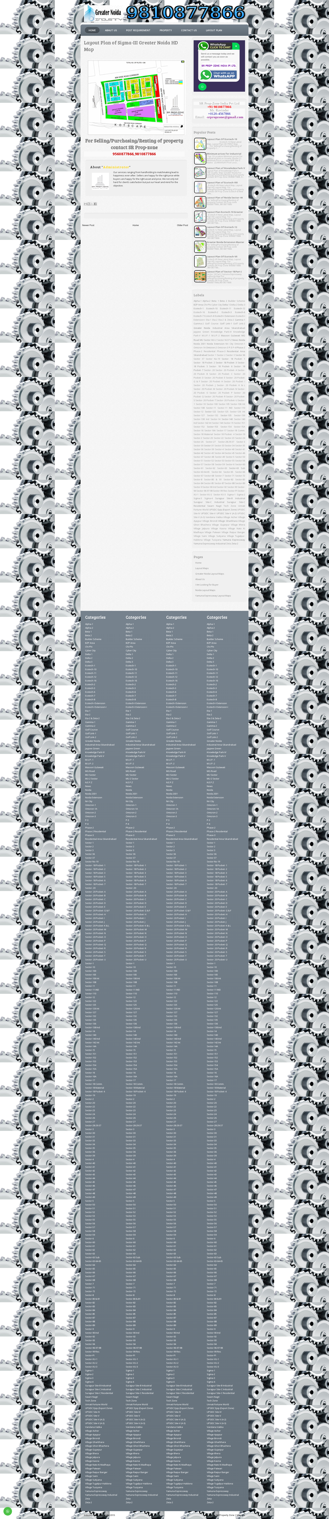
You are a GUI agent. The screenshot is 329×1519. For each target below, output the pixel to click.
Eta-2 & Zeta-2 (226, 319)
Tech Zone (230, 505)
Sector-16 (198, 430)
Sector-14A (217, 422)
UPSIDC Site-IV (92, 1411)
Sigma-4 (208, 498)
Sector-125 (222, 411)
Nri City (229, 343)
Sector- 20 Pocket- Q (95, 944)
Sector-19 (240, 434)
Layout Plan (214, 30)
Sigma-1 (231, 494)
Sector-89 (240, 483)
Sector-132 (212, 415)
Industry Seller (91, 1515)
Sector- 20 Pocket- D (95, 903)
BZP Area (198, 304)
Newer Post (88, 225)
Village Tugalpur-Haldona (98, 1483)
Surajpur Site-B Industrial (230, 498)
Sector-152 (199, 426)
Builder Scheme (236, 300)
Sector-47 (198, 456)
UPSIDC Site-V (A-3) (94, 1423)
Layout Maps (202, 568)
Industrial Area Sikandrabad (229, 328)
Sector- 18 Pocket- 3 (226, 362)
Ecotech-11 (225, 308)
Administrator (116, 166)
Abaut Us (200, 579)
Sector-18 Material (203, 434)
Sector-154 (226, 426)
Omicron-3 (222, 347)
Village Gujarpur (220, 524)
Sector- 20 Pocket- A (226, 370)
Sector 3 (230, 355)
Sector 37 (199, 358)
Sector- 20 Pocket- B (95, 895)
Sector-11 (211, 407)
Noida (242, 339)
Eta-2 (214, 319)
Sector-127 (199, 415)
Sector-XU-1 (91, 1359)
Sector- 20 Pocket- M (204, 389)
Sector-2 (198, 438)
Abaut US (111, 30)
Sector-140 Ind (92, 1038)
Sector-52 (209, 460)
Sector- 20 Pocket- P (221, 392)
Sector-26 (198, 441)
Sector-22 (219, 438)
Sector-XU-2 (206, 494)
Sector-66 (240, 471)
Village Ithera (238, 524)
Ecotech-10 (211, 308)
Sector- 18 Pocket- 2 (204, 362)
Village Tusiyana (212, 539)
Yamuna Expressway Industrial (210, 543)
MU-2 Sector (217, 339)
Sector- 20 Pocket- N (226, 389)
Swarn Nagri (214, 505)
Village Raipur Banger (233, 532)
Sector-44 (219, 453)
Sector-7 (219, 475)
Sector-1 (89, 963)
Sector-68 (209, 475)
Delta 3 (241, 304)
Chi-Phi (207, 304)
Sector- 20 (209, 370)
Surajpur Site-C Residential (99, 1393)
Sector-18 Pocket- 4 (224, 434)
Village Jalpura (202, 528)
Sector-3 (240, 441)
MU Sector (205, 339)
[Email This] (85, 204)
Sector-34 (230, 445)
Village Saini (200, 536)
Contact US (189, 30)
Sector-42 (198, 453)
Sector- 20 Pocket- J (205, 385)
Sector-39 (209, 449)
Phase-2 (240, 347)
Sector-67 (198, 475)
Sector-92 (222, 487)
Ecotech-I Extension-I (95, 707)
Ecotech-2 (213, 312)
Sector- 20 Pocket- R (215, 396)
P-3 (230, 347)
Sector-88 (230, 483)
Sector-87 (219, 483)
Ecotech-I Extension (225, 316)
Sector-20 (208, 438)
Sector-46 (240, 453)
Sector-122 (210, 411)
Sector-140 (227, 419)
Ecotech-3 (227, 312)
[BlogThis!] (88, 204)
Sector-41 (240, 449)
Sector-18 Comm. (236, 430)
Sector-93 (232, 487)
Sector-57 (198, 464)
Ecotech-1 (199, 308)
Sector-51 (198, 460)
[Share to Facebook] (95, 204)
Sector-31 (209, 445)
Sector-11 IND (225, 407)
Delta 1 (226, 304)
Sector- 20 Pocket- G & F (97, 910)
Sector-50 (240, 456)
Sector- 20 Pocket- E (214, 377)
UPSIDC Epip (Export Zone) (223, 509)
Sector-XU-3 (220, 494)
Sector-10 (201, 404)
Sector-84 (198, 483)
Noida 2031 (200, 343)
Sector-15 (229, 422)
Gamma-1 (240, 319)
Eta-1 (208, 319)
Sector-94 (90, 1344)
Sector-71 (229, 475)
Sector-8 (198, 479)
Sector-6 (230, 464)
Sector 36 (240, 355)
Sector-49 (220, 456)
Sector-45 (230, 453)
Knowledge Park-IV (221, 331)
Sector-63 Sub (237, 468)
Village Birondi (209, 520)
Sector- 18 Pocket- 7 (95, 884)
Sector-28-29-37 (226, 441)
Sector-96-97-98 (204, 490)
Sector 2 (221, 355)
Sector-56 (240, 460)
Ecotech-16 (199, 312)
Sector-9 (198, 487)
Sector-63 (222, 468)
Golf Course (211, 323)
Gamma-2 (199, 323)
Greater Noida (202, 328)
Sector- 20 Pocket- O (95, 936)
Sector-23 (229, 438)
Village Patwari (213, 532)
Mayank (241, 1515)
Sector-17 (221, 430)
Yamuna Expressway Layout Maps (213, 595)
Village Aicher (230, 517)
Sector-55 (230, 460)
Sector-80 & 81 (213, 479)
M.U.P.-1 (206, 335)
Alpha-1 (198, 300)
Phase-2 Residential (204, 351)
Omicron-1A (200, 347)
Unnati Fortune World (96, 1404)
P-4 (234, 347)
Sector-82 (228, 479)
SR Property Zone (225, 1515)
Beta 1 (215, 300)
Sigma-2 (241, 494)
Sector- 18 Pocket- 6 (220, 366)
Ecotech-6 (240, 312)
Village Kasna (218, 528)
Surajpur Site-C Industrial (209, 502)
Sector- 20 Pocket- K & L (231, 385)
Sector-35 (240, 445)
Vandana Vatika (214, 517)
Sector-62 (210, 468)
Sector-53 (219, 460)
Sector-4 (219, 449)
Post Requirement (138, 30)
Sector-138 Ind (201, 419)
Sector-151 (239, 422)
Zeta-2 (234, 543)
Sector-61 (198, 468)
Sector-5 (230, 456)
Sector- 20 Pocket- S (95, 952)
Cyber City (216, 304)
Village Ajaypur (93, 1434)
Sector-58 (209, 464)
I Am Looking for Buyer (206, 584)
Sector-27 (211, 441)
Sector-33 (219, 445)
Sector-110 (239, 407)
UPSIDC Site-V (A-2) (227, 513)
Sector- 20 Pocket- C (221, 373)
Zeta (228, 543)
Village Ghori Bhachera (97, 1445)
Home (92, 30)
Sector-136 (239, 415)
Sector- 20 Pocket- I (234, 381)
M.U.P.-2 (215, 335)
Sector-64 (216, 471)
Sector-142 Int (204, 422)
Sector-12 (198, 411)
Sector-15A (239, 426)
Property (166, 30)
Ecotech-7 (199, 316)
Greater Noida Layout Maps (209, 573)
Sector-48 (209, 456)
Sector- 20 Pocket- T (206, 400)
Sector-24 (240, 438)
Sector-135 (226, 415)
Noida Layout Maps (205, 590)
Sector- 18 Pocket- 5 (95, 876)
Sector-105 (224, 404)
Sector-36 (198, 449)
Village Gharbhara (227, 520)
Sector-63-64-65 (202, 471)
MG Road (90, 771)
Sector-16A (210, 430)
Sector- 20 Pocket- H (212, 381)
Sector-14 (215, 419)
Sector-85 (209, 483)
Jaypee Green (201, 331)
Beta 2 (223, 300)
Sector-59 (220, 464)
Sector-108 (199, 407)
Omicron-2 (211, 347)
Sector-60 (240, 464)
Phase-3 (221, 351)
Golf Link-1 (226, 323)
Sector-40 (229, 449)
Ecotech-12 (239, 308)
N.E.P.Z (228, 339)
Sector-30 (198, 445)
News (235, 339)
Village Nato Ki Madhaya (97, 1464)
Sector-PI (232, 490)
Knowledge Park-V (94, 756)
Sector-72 (240, 475)
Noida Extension (215, 343)
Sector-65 (228, 471)
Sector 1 (212, 355)
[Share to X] (92, 204)
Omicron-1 (239, 343)
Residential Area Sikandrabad (100, 838)
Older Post (182, 225)
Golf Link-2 (239, 323)
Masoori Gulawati (230, 335)
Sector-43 (209, 453)
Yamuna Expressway (234, 539)
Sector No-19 (213, 358)
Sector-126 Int (237, 411)
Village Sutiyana (217, 536)
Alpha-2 (206, 300)
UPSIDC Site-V (208, 513)
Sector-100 (212, 404)
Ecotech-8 (209, 316)
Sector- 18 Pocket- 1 (233, 358)
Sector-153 (212, 426)
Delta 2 (233, 304)
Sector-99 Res (220, 490)
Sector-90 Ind (209, 487)
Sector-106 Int (237, 404)
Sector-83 (240, 479)
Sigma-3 (198, 498)
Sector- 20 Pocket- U (226, 400)
